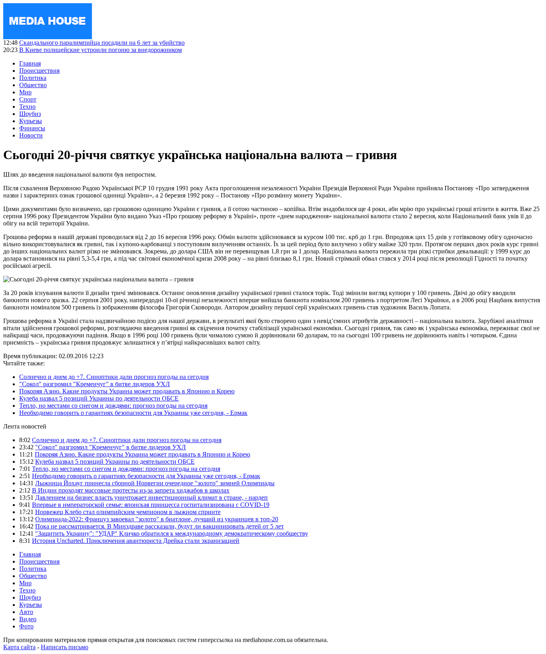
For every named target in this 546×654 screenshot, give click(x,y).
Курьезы (30, 121)
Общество (33, 85)
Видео (27, 619)
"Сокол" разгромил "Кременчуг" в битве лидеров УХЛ (94, 384)
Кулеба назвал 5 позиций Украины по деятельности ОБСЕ (99, 398)
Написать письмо (64, 647)
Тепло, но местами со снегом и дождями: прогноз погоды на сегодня (113, 405)
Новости (31, 135)
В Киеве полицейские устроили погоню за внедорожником (100, 49)
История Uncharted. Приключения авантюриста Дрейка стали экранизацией (135, 540)
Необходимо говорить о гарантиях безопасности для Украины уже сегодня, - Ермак (133, 412)
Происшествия (39, 70)
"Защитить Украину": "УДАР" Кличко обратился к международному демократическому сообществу (171, 533)
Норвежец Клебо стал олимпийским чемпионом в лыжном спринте (128, 511)
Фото (26, 626)
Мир (25, 92)
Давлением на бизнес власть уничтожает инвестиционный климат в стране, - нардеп (151, 497)
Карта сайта (19, 647)
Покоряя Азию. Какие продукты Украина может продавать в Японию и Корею (127, 391)
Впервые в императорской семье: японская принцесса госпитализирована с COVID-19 (150, 504)
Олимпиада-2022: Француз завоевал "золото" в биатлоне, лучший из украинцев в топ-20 (156, 519)
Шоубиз (30, 113)
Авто (26, 611)
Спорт (27, 99)
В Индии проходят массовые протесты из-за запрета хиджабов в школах (130, 490)
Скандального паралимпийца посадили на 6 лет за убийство (102, 42)
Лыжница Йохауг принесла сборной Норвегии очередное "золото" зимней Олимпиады (155, 483)
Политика (32, 77)
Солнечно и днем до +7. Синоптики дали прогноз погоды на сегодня (114, 376)
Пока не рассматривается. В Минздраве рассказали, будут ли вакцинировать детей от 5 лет (159, 526)
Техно (27, 106)
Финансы (32, 128)
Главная (30, 63)
